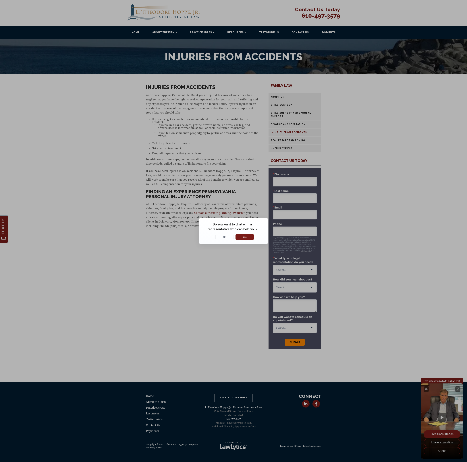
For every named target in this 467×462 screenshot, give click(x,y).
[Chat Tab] (233, 231)
